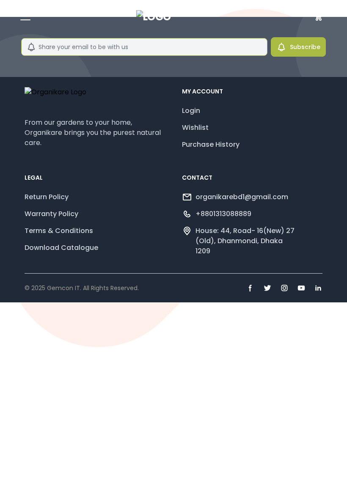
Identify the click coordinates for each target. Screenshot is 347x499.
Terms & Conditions (59, 231)
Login (191, 110)
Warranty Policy (51, 214)
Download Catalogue (61, 247)
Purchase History (211, 144)
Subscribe (305, 47)
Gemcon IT (63, 288)
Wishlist (195, 127)
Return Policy (47, 197)
